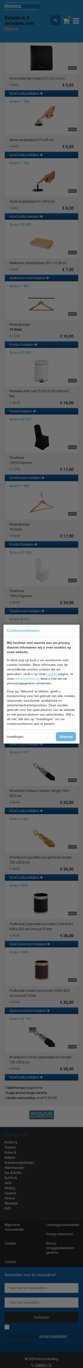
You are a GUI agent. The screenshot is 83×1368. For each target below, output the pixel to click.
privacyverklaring (27, 678)
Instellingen (15, 736)
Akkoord (66, 736)
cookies (52, 674)
